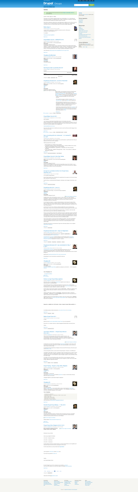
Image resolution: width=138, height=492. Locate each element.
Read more (45, 36)
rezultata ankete (49, 388)
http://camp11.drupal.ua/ (48, 224)
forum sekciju (68, 285)
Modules (76, 482)
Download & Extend (78, 480)
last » (61, 471)
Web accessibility (88, 481)
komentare (69, 310)
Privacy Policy (87, 485)
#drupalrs (49, 313)
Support (65, 484)
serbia (53, 313)
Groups (83, 0)
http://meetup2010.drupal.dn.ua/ (55, 419)
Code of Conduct (56, 485)
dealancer (48, 82)
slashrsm (48, 28)
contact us (55, 453)
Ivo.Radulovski (49, 334)
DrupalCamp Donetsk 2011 (60, 93)
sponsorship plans (68, 466)
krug (48, 138)
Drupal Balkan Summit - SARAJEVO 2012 (54, 39)
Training (58, 482)
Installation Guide (67, 482)
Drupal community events (68, 12)
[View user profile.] (75, 30)
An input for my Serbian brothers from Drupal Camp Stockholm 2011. (56, 171)
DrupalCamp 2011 (51, 328)
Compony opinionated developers (85, 37)
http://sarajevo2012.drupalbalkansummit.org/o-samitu (59, 50)
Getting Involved (56, 481)
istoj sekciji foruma (62, 310)
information (51, 451)
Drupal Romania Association (49, 236)
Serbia (80, 13)
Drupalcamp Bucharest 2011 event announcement (57, 254)
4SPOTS (80, 38)
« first (45, 471)
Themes (76, 483)
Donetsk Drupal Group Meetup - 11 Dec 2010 (54, 405)
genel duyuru (58, 113)
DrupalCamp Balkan (48, 273)
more (93, 39)
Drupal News (46, 480)
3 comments (46, 422)
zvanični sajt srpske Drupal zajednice (59, 297)
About (90, 0)
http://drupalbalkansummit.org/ (49, 126)
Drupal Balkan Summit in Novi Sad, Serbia (54, 156)
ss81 (44, 87)
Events (80, 0)
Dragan (48, 69)
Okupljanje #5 (47, 382)
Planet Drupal (46, 481)
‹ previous (48, 471)
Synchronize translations (52, 153)
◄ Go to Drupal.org (47, 0)
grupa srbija (53, 77)
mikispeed (81, 22)
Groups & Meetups (57, 483)
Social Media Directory (47, 483)
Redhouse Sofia (48, 348)
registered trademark (67, 489)
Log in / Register (51, 6)
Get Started (66, 480)
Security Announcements (48, 484)
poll (56, 77)
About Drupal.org (88, 483)
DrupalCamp (56, 362)
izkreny (48, 41)
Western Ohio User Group (83, 30)
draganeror (49, 262)
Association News (46, 482)
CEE (52, 362)
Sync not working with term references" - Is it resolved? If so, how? (57, 135)
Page (86, 46)
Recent (87, 0)
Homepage (46, 6)
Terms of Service (87, 484)
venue (58, 451)
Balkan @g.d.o (47, 27)
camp (54, 132)
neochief (45, 193)
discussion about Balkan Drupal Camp (55, 321)
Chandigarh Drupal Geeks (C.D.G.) (85, 34)
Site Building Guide (67, 483)
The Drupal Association (88, 482)
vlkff (44, 86)
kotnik (45, 161)
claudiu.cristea (49, 232)
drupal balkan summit (59, 132)
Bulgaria (49, 362)
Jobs (92, 0)
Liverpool (80, 33)
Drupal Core (77, 481)
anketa (49, 77)
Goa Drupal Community (83, 32)
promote (65, 465)
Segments (60, 374)
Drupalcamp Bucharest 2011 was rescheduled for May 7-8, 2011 (57, 245)
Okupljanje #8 (47, 261)
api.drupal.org (66, 485)
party (68, 100)
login (87, 14)
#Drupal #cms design (51, 184)
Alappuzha (81, 28)
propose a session (59, 95)
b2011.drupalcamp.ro (55, 234)
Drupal (54, 113)
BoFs (73, 99)
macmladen (49, 56)
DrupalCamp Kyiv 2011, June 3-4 (51, 187)
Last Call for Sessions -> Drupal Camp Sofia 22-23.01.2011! (55, 332)
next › (58, 471)
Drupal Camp (50, 227)
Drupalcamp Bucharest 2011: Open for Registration (56, 231)
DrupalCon (55, 484)
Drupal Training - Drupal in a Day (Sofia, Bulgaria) (55, 365)
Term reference (59, 153)
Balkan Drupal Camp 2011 (50, 316)
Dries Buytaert (74, 489)
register (83, 14)
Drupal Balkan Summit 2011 (50, 116)
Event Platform (81, 29)
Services (55, 482)
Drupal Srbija (71, 388)
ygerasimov (46, 192)
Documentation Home (67, 481)
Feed (84, 46)
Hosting (62, 482)
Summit (65, 132)
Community (56, 480)
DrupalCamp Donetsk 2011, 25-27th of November (55, 80)
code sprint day (58, 100)
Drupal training (50, 374)
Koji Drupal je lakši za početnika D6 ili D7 (53, 67)
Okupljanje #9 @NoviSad (50, 55)
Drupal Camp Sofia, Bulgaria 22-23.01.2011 (54, 425)
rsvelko (45, 371)
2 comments (46, 113)
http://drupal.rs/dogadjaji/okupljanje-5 (57, 400)
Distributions (77, 484)
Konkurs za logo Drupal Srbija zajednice (53, 279)
